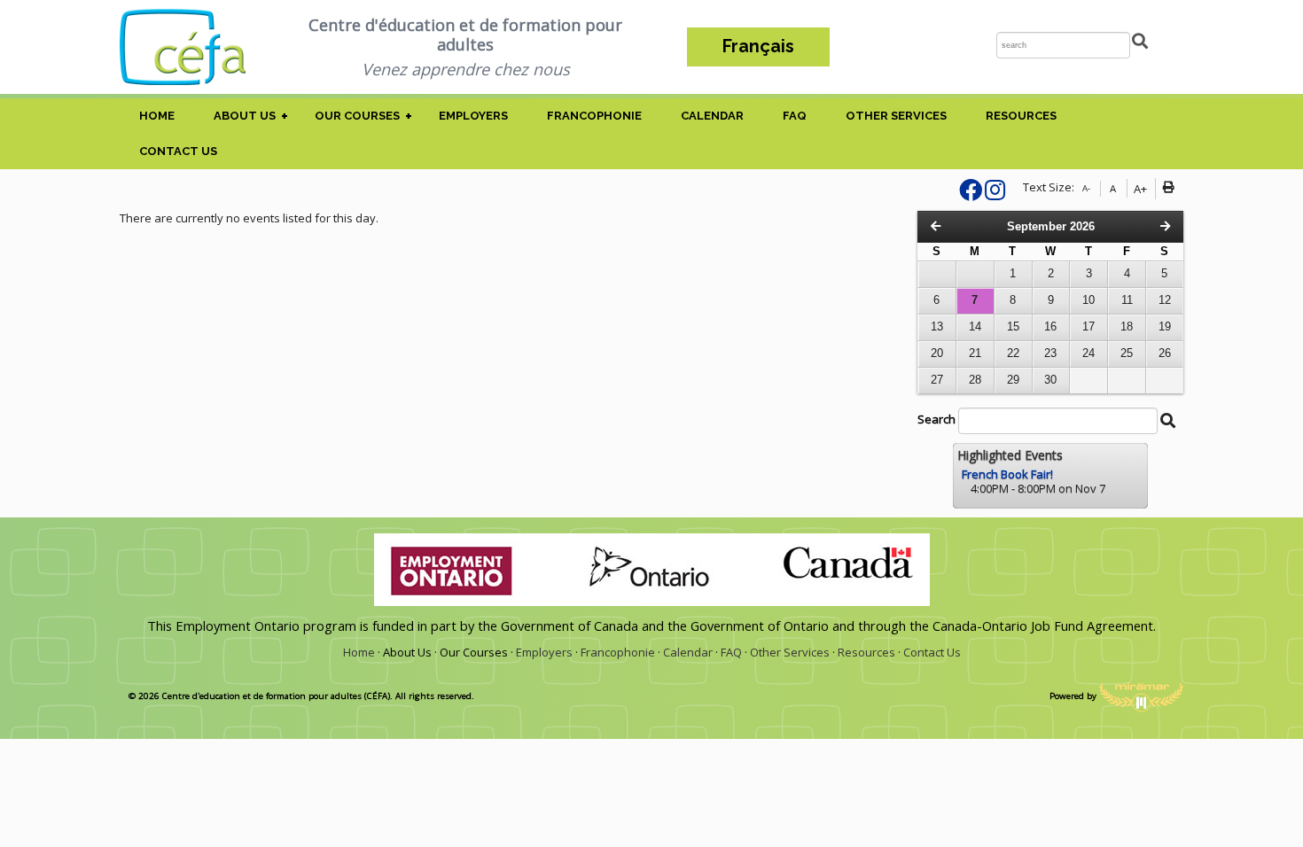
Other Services (896, 115)
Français (758, 46)
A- (1086, 188)
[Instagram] (995, 194)
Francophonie (594, 115)
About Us (245, 115)
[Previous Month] (935, 226)
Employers (473, 115)
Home (157, 115)
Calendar (712, 115)
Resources (1021, 115)
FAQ (795, 115)
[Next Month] (1165, 226)
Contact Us (178, 151)
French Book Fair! (1007, 474)
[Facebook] (970, 194)
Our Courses (357, 115)
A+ (1140, 189)
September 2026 (1051, 226)
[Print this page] (1171, 188)
